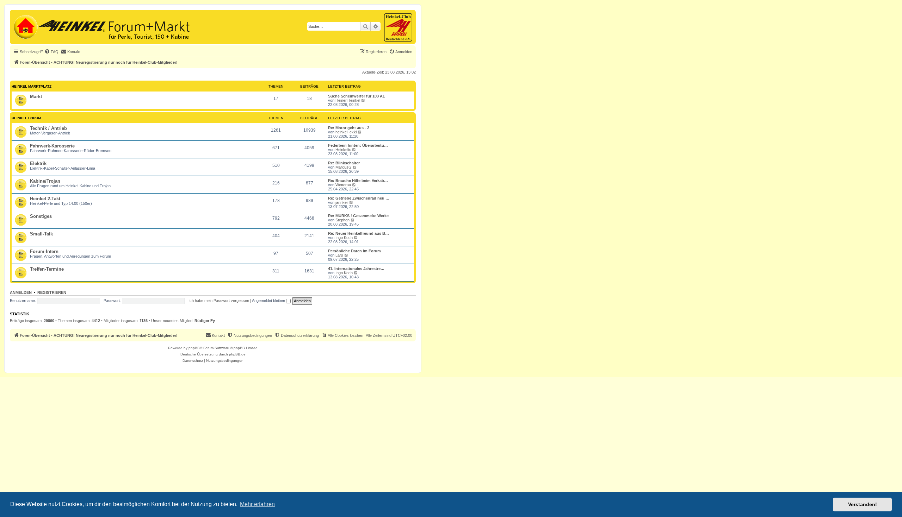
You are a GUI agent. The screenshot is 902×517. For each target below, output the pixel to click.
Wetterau (343, 185)
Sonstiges (41, 216)
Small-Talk (41, 234)
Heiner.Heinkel (347, 100)
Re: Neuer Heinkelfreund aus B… (358, 233)
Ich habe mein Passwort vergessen (219, 300)
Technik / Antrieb (48, 128)
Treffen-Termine (47, 269)
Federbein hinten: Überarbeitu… (358, 145)
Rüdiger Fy (204, 321)
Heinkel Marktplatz (31, 86)
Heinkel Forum (26, 118)
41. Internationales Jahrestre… (356, 268)
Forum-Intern (44, 251)
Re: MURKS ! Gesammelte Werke (358, 216)
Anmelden (21, 292)
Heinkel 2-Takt (45, 198)
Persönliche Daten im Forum (354, 251)
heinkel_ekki (346, 132)
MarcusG (343, 167)
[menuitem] (51, 52)
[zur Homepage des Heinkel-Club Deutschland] (25, 26)
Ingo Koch (344, 237)
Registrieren (51, 292)
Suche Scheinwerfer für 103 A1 (356, 96)
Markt (36, 96)
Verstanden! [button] (862, 504)
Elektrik (38, 163)
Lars (339, 255)
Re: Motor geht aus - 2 (348, 128)
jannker (341, 202)
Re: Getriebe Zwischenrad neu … (358, 198)
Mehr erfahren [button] (257, 504)
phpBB (194, 348)
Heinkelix (343, 149)
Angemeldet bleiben (269, 300)
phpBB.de (237, 354)
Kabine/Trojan (45, 181)
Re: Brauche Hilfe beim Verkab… (358, 180)
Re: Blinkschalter (344, 163)
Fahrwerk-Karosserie (52, 146)
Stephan (342, 220)
